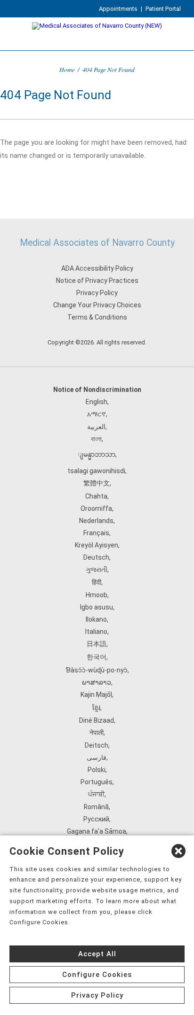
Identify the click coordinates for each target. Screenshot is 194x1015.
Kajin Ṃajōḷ (96, 694)
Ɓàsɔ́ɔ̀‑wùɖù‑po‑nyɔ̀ (96, 670)
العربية (96, 426)
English (96, 402)
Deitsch (96, 745)
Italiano (96, 631)
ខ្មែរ (96, 707)
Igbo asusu (96, 607)
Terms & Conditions (97, 317)
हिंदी (96, 582)
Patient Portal (163, 8)
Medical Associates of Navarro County (97, 242)
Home (67, 69)
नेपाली (96, 732)
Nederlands (96, 520)
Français (96, 533)
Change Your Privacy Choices (97, 305)
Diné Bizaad (96, 720)
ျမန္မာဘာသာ (96, 454)
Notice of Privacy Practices (97, 280)
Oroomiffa (96, 508)
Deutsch (96, 557)
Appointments (118, 8)
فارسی (96, 757)
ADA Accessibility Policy (97, 268)
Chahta (96, 496)
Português (97, 782)
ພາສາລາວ (96, 682)
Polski (96, 769)
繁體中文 (96, 483)
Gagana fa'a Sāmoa (96, 831)
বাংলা (96, 439)
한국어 (96, 657)
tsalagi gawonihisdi (96, 471)
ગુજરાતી (96, 569)
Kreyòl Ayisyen (96, 545)
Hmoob (96, 595)
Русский (96, 819)
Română (96, 807)
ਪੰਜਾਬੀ (96, 794)
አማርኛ (96, 414)
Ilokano (96, 619)
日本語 (96, 644)
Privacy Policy (97, 293)
